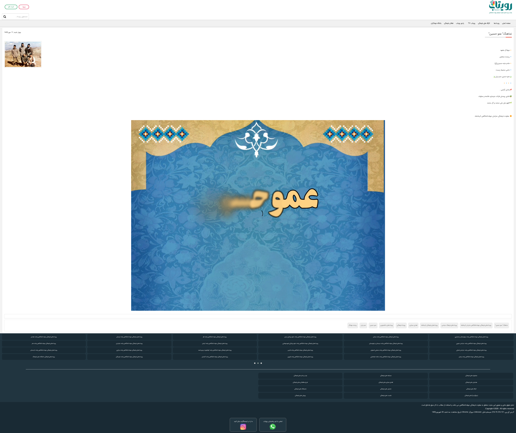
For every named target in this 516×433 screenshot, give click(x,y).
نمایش (385, 389)
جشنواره (471, 376)
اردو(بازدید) (471, 396)
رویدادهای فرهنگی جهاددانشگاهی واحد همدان (129, 337)
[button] (261, 363)
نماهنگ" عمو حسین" (501, 325)
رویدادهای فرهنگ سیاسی (449, 325)
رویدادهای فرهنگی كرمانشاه (429, 325)
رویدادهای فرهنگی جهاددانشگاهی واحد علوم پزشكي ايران (386, 337)
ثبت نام (11, 7)
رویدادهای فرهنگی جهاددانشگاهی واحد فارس (385, 350)
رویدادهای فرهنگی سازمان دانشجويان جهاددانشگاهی (43, 357)
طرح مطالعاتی (300, 382)
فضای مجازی (413, 325)
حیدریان (363, 325)
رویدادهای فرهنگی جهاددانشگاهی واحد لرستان (215, 337)
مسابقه (385, 376)
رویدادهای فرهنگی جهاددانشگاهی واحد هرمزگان (214, 357)
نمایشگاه (300, 389)
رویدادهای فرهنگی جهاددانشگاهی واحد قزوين (386, 357)
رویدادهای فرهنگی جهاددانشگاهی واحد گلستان (300, 357)
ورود (23, 7)
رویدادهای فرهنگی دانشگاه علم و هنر (44, 337)
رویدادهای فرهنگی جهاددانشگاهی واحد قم (300, 337)
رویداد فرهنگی (401, 325)
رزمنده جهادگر (353, 325)
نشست (385, 396)
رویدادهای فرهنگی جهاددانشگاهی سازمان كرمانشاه (476, 325)
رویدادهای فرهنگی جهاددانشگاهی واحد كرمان (300, 343)
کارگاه (471, 389)
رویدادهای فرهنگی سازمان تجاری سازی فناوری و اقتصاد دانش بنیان (43, 343)
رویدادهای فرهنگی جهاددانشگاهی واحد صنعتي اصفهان (471, 350)
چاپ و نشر (300, 376)
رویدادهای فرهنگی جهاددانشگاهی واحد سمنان (471, 337)
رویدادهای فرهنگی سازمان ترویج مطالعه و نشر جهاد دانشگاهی (43, 350)
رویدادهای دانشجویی (386, 325)
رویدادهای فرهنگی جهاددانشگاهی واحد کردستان (129, 350)
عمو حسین (373, 325)
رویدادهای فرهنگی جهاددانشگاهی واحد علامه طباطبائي (471, 357)
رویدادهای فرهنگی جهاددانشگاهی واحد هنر (129, 343)
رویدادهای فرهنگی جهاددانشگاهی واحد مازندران (214, 343)
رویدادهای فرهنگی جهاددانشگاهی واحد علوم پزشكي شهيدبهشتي (386, 343)
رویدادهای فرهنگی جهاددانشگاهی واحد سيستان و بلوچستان (471, 343)
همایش (471, 382)
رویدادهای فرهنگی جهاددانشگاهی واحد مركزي (215, 350)
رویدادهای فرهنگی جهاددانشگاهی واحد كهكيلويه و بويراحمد (300, 350)
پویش (300, 396)
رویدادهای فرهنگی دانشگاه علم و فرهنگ (129, 357)
